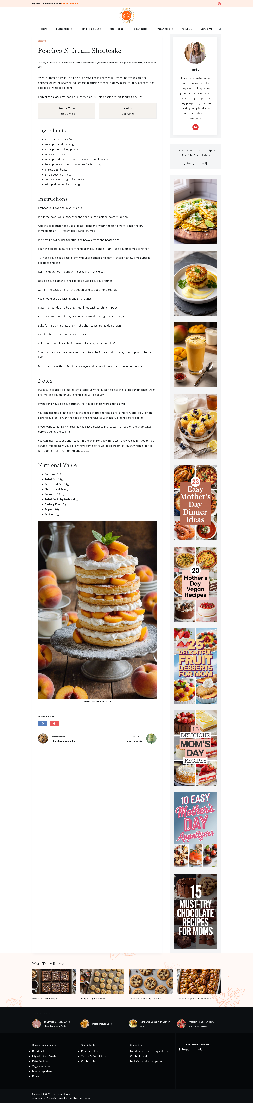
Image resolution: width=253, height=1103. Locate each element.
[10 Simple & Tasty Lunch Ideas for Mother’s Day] (36, 1023)
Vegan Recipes (165, 28)
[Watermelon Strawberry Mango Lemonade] (181, 1023)
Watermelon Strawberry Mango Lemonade (201, 1023)
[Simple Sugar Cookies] (102, 981)
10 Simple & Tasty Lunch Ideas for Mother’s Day (57, 1023)
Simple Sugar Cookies (92, 998)
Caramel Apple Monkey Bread (194, 998)
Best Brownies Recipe (44, 998)
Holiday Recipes (140, 28)
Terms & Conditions (93, 1056)
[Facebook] (42, 723)
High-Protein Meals (91, 28)
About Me (187, 28)
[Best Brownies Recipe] (54, 981)
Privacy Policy (89, 1051)
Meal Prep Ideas (42, 1071)
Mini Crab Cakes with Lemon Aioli (155, 1023)
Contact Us (206, 28)
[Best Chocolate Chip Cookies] (151, 981)
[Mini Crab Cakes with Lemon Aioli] (133, 1023)
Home (44, 28)
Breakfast (38, 1051)
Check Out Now (69, 3)
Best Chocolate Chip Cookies (145, 998)
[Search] (220, 29)
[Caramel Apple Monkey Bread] (199, 981)
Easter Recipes (64, 28)
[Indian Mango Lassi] (84, 1023)
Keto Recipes (116, 28)
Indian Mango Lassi (102, 1023)
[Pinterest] (219, 3)
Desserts (42, 41)
